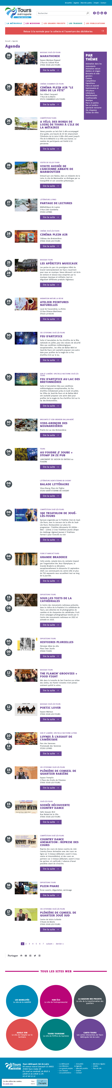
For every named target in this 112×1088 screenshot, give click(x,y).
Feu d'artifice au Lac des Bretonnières (60, 380)
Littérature (90, 93)
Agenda (76, 3)
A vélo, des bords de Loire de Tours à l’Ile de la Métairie (59, 124)
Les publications (95, 23)
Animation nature (93, 68)
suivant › (49, 944)
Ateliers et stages (93, 71)
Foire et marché (92, 86)
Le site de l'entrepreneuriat (56, 1001)
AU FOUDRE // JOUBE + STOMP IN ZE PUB (56, 454)
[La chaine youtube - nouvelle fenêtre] (98, 13)
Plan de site (97, 1068)
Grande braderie (53, 557)
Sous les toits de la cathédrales (56, 599)
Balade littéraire (54, 484)
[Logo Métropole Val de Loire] (13, 1070)
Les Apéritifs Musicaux (59, 263)
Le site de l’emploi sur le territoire (22, 1034)
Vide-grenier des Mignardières (53, 424)
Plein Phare (49, 886)
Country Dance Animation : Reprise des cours (59, 842)
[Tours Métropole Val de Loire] (18, 13)
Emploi (96, 3)
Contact (103, 3)
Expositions (90, 83)
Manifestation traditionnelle (91, 96)
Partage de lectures (56, 203)
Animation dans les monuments (94, 65)
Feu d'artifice (51, 336)
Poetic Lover (50, 707)
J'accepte (42, 1083)
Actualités (68, 3)
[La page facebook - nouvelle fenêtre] (94, 13)
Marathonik (50, 56)
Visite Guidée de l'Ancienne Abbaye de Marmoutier (56, 169)
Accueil (7, 41)
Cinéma (89, 78)
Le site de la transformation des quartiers (89, 1001)
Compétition (91, 81)
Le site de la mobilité (22, 1001)
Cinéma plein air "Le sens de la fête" (56, 89)
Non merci (33, 1082)
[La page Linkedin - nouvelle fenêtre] (101, 13)
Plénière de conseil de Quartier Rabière (58, 772)
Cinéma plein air (54, 234)
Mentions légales (99, 1064)
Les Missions (32, 23)
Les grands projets (54, 23)
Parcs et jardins (92, 103)
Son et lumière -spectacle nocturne (93, 106)
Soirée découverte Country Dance (55, 806)
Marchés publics (86, 3)
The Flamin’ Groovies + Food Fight (58, 675)
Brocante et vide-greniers (93, 74)
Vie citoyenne (91, 110)
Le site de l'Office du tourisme (56, 1034)
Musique (89, 100)
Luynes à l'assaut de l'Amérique (56, 738)
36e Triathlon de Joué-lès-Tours (58, 514)
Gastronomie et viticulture (92, 89)
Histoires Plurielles (56, 642)
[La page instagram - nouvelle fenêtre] (105, 13)
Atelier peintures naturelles (54, 303)
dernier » (60, 944)
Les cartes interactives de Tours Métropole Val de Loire (90, 1034)
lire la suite (49, 70)
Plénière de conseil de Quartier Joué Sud (58, 914)
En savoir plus (8, 1084)
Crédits (95, 1066)
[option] (22, 1001)
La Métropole (14, 23)
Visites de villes (92, 112)
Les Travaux (75, 23)
